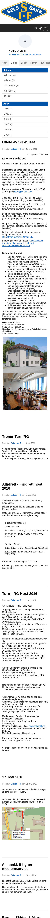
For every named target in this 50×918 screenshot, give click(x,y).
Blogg (14, 63)
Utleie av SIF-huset (18, 142)
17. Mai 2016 (12, 777)
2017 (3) (8, 119)
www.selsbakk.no (37, 726)
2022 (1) (8, 114)
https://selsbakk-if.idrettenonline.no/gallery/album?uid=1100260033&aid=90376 (23, 243)
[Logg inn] (40, 28)
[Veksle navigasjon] (45, 28)
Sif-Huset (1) (10, 91)
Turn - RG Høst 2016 (19, 594)
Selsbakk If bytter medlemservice (17, 867)
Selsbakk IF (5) (11, 85)
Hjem (4, 63)
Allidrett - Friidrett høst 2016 (22, 486)
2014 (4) (8, 135)
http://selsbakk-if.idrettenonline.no (25, 54)
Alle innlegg (10, 75)
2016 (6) (8, 124)
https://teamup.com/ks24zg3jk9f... (17, 237)
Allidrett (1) (9, 80)
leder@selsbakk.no (23, 192)
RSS (8, 96)
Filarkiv (33, 63)
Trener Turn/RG (15, 437)
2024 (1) (8, 108)
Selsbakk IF (16, 149)
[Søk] (35, 28)
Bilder (24, 63)
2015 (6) (8, 129)
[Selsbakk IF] (25, 12)
